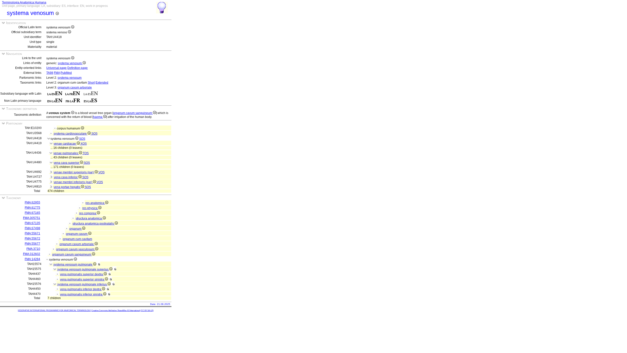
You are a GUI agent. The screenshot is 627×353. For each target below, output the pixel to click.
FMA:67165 (32, 212)
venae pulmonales (66, 153)
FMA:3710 (33, 249)
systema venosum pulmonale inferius (82, 284)
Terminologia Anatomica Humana (24, 2)
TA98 (49, 73)
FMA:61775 (32, 207)
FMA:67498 (32, 228)
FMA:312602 (31, 254)
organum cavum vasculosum (75, 249)
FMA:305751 (31, 218)
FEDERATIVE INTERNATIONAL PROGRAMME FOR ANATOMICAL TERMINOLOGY (54, 310)
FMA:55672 (32, 238)
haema (98, 117)
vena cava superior (67, 162)
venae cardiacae (65, 143)
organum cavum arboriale (75, 87)
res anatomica (95, 203)
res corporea (88, 213)
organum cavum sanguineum (133, 113)
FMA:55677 (32, 243)
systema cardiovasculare (70, 133)
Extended (102, 82)
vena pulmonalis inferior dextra (81, 289)
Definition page (77, 68)
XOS (84, 143)
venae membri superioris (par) (74, 172)
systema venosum (70, 63)
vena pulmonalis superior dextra (82, 274)
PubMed (66, 73)
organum (75, 228)
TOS (86, 153)
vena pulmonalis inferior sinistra (81, 294)
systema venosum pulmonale (73, 264)
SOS (94, 133)
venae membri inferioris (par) (73, 182)
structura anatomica (89, 218)
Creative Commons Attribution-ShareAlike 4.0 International (115, 310)
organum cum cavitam (77, 239)
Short (91, 82)
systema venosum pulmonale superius (83, 269)
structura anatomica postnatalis (93, 223)
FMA (57, 73)
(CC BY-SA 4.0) (147, 310)
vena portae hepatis (67, 187)
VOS (101, 172)
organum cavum (77, 234)
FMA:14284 (32, 259)
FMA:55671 (32, 233)
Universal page (56, 68)
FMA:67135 (32, 223)
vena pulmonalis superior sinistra (82, 279)
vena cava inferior (66, 177)
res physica (90, 208)
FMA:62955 (32, 202)
